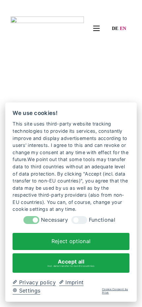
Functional (102, 220)
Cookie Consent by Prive (115, 291)
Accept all (71, 262)
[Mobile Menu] (92, 28)
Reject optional (71, 241)
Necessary (54, 220)
